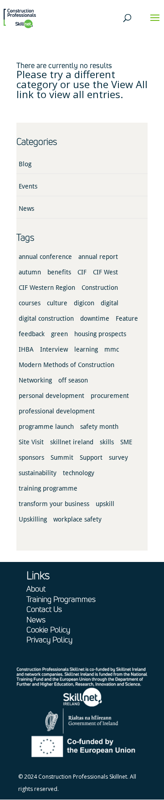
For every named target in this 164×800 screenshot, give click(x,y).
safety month (99, 426)
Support (91, 457)
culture (57, 303)
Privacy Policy (49, 639)
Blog (25, 164)
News (26, 208)
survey (118, 457)
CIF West (105, 272)
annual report (98, 256)
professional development (57, 411)
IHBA (26, 349)
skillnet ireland (71, 442)
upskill (105, 503)
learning (86, 349)
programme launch (46, 426)
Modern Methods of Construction (66, 364)
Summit (62, 457)
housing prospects (100, 334)
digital (109, 303)
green (59, 334)
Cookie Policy (48, 629)
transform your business (54, 503)
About (36, 588)
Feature (127, 318)
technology (78, 473)
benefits (59, 272)
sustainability (37, 473)
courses (30, 303)
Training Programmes (61, 599)
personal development (51, 395)
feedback (32, 334)
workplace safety (77, 519)
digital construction (46, 318)
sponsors (31, 457)
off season (73, 380)
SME (126, 442)
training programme (48, 488)
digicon (84, 303)
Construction (100, 287)
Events (28, 186)
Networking (35, 380)
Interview (54, 349)
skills (107, 442)
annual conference (45, 256)
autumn (30, 272)
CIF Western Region (47, 287)
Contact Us (44, 609)
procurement (110, 395)
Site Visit (31, 442)
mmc (111, 349)
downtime (94, 318)
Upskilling (33, 519)
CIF (82, 272)
